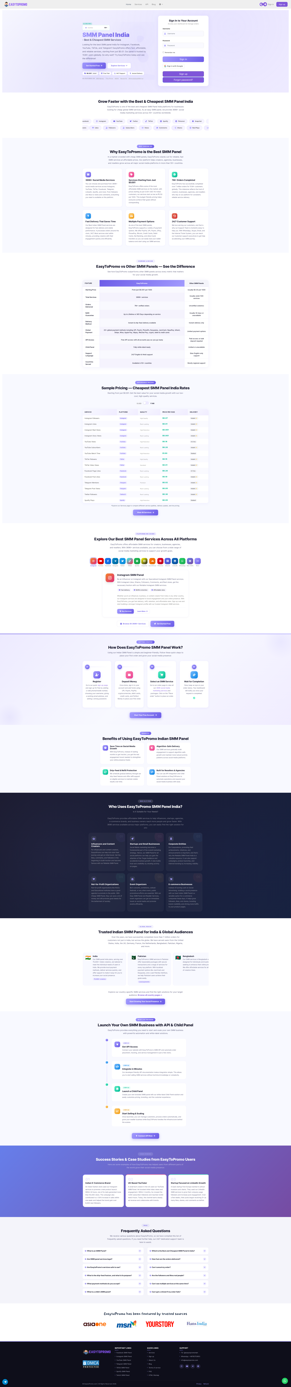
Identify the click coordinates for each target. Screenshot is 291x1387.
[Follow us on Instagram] (181, 1366)
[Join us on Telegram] (193, 1366)
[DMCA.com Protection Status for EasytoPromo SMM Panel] (90, 1364)
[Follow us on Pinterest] (198, 1366)
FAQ (150, 1371)
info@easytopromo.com (189, 1360)
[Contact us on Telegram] (5, 1382)
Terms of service (155, 1368)
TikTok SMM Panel (122, 1368)
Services (152, 1353)
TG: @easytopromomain (189, 1353)
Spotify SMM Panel (123, 1371)
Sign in (271, 4)
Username (166, 29)
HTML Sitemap (154, 1375)
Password (166, 41)
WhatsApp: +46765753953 (190, 1356)
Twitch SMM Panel (122, 1375)
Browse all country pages (149, 995)
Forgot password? (183, 80)
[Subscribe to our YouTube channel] (187, 1366)
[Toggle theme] (263, 4)
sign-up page (103, 685)
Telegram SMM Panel (123, 1364)
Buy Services (127, 611)
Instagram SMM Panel (124, 1356)
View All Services (144, 512)
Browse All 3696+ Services (134, 624)
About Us (152, 1360)
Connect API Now (145, 1136)
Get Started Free (93, 66)
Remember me (170, 52)
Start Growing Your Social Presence (144, 1001)
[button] (161, 4)
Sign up (282, 4)
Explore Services (118, 66)
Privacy (198, 1384)
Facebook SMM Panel (124, 1353)
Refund (206, 1384)
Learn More (141, 611)
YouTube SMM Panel (123, 1360)
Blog (150, 1364)
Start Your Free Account (144, 715)
